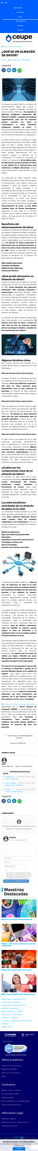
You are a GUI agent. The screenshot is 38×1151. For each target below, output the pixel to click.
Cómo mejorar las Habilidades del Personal (20, 737)
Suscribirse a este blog (12, 46)
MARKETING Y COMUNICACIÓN (13, 999)
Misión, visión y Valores (11, 1090)
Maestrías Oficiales (9, 1069)
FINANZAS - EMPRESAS (10, 1018)
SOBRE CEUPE (7, 1027)
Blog (5, 2)
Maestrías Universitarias (11, 1065)
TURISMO (5, 1024)
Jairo (5, 60)
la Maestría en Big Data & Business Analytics (20, 704)
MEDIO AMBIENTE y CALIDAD (12, 1011)
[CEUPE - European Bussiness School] (19, 39)
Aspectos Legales (9, 1119)
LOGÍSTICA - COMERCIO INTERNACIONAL (17, 1021)
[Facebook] (16, 1138)
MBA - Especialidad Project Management (18, 994)
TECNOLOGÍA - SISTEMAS (19, 60)
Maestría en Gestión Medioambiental (17, 919)
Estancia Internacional (11, 1073)
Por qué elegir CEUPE (10, 1094)
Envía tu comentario (16, 881)
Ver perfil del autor (7, 766)
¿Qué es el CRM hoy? (18, 743)
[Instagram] (22, 1138)
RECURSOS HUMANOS (10, 1008)
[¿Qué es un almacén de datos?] (19, 89)
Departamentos (8, 1097)
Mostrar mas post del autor (24, 766)
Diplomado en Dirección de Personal (17, 970)
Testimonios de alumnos (11, 1105)
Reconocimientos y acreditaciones (15, 1101)
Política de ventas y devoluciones (15, 1122)
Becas (4, 1076)
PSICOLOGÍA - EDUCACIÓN (12, 1015)
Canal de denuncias (10, 1126)
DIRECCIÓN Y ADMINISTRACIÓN (13, 1005)
